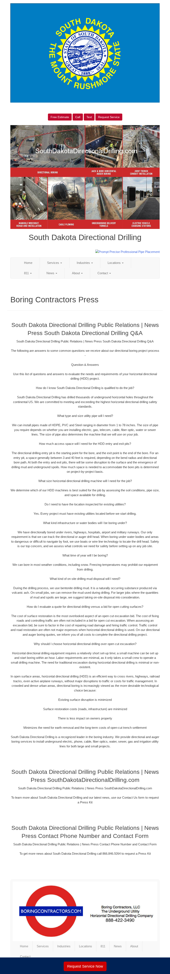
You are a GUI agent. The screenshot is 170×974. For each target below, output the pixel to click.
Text (89, 117)
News (50, 273)
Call (77, 117)
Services (53, 262)
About (76, 273)
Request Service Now (85, 966)
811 (27, 273)
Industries (84, 262)
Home (28, 262)
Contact (103, 273)
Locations (114, 262)
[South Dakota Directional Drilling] (85, 911)
